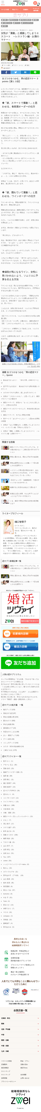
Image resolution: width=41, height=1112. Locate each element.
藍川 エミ (6, 761)
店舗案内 (25, 9)
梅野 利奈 (6, 838)
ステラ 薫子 (7, 827)
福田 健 (5, 776)
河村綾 (5, 919)
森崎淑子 (6, 923)
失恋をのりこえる (9, 732)
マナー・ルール (18, 65)
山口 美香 (6, 879)
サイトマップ (5, 1071)
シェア (6, 72)
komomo (6, 894)
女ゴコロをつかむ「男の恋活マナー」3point (20, 30)
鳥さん (5, 868)
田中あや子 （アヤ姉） (11, 875)
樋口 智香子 (7, 783)
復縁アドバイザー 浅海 (11, 772)
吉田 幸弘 (6, 849)
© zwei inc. (20, 1108)
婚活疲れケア (8, 728)
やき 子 (5, 897)
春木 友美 (6, 883)
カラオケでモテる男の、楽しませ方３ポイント (19, 392)
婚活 (36, 20)
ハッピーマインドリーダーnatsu (14, 864)
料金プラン (15, 9)
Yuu (4, 857)
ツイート (15, 72)
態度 (5, 26)
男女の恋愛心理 (26, 20)
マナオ (5, 912)
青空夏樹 (6, 886)
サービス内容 (5, 9)
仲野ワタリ (7, 908)
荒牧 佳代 (6, 768)
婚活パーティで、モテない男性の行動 (16, 415)
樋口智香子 (6, 68)
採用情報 (4, 1078)
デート (17, 23)
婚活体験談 (5, 1068)
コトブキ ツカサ (9, 798)
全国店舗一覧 (20, 1010)
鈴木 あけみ (7, 831)
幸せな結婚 (7, 724)
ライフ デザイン (9, 802)
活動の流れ (24, 1064)
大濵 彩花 (6, 809)
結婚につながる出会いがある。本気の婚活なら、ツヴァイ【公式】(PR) (21, 365)
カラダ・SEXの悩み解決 (12, 746)
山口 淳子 (6, 846)
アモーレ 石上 (8, 765)
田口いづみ (7, 890)
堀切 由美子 (7, 787)
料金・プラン (24, 1061)
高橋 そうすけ (8, 835)
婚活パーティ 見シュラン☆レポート (16, 816)
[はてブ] (25, 72)
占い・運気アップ (9, 735)
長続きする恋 (8, 713)
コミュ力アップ (27, 23)
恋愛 (5, 20)
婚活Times (23, 1068)
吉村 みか (6, 853)
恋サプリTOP (4, 30)
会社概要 (23, 1074)
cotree (5, 860)
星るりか (6, 905)
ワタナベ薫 (7, 842)
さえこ (5, 820)
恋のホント (7, 794)
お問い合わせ (24, 1078)
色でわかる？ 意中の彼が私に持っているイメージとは (20, 684)
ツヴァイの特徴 (6, 1061)
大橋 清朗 (7, 813)
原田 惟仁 (6, 779)
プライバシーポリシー (8, 1081)
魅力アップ (7, 709)
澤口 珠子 (6, 824)
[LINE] (35, 72)
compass (6, 916)
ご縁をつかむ (7, 23)
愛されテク (14, 20)
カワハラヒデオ (8, 872)
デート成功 (7, 65)
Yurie (5, 901)
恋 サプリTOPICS (9, 790)
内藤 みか (6, 805)
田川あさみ (7, 927)
